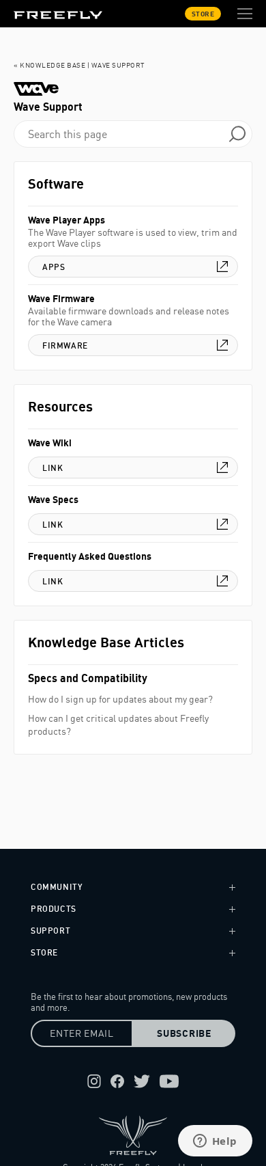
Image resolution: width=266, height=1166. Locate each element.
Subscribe (184, 1033)
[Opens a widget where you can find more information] (214, 1142)
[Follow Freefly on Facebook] (117, 1081)
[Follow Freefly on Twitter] (142, 1081)
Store (203, 14)
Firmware (65, 345)
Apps (53, 267)
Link (52, 468)
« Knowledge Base (49, 65)
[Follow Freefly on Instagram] (94, 1081)
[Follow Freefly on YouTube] (169, 1081)
